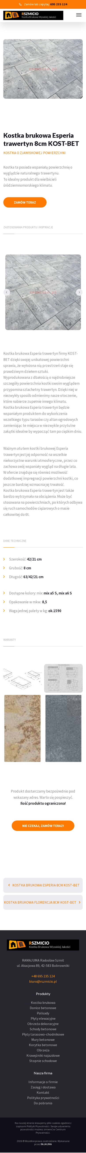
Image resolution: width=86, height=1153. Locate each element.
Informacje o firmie (43, 1082)
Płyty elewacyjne (43, 1018)
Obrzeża (43, 1050)
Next (79, 292)
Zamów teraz (25, 202)
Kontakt (43, 1092)
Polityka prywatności (43, 1097)
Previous (6, 292)
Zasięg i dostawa (43, 1087)
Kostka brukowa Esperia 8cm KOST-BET (46, 885)
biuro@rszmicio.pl (43, 981)
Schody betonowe (43, 1029)
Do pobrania (43, 1103)
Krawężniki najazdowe (43, 1055)
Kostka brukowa (43, 1002)
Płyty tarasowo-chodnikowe (43, 1034)
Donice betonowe (43, 1008)
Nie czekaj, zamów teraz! (43, 826)
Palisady (43, 1013)
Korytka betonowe (43, 1045)
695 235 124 (58, 4)
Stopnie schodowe (43, 1060)
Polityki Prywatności (38, 1126)
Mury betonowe (43, 1039)
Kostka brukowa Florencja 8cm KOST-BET (40, 902)
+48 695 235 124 (43, 976)
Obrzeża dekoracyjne (43, 1023)
